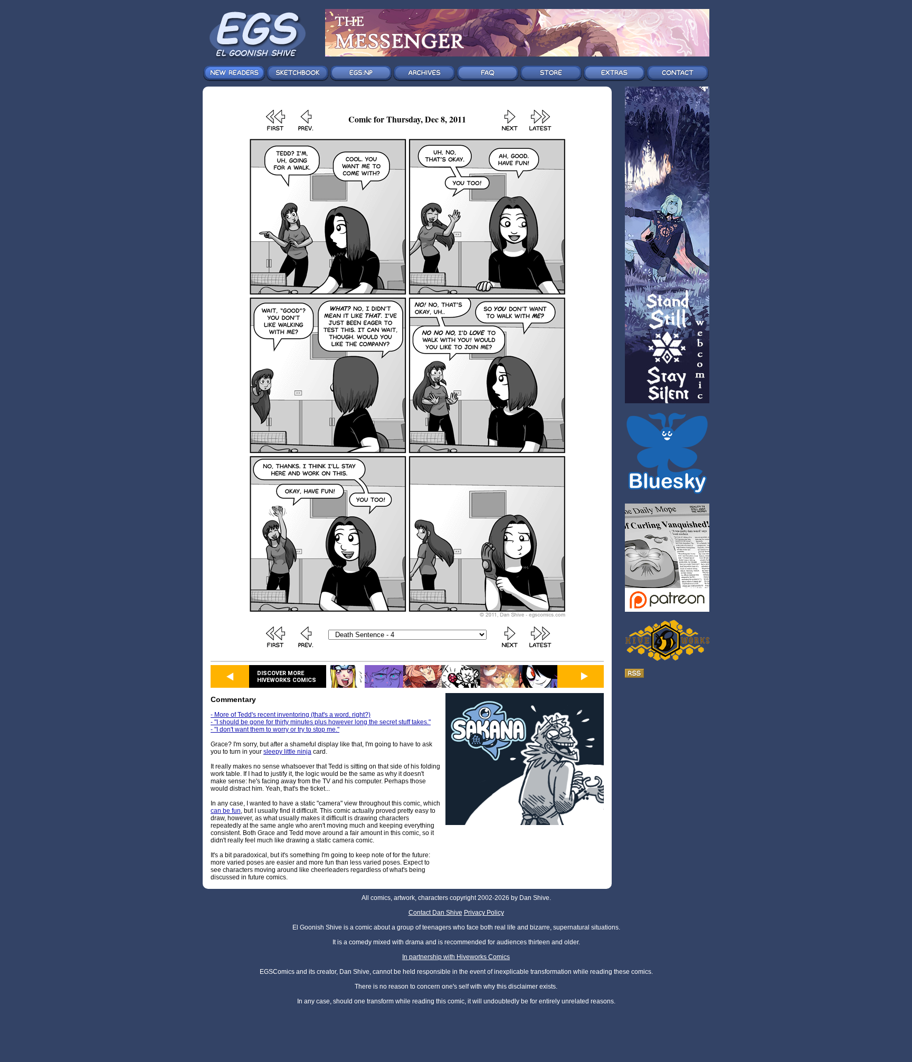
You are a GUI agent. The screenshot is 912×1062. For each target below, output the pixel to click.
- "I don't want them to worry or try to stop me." (275, 729)
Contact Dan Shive (435, 912)
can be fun (226, 810)
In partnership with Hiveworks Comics (456, 957)
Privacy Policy (484, 912)
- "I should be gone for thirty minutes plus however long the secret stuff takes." (321, 722)
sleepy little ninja (287, 751)
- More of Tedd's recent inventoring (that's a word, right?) (290, 714)
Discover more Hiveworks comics (286, 677)
